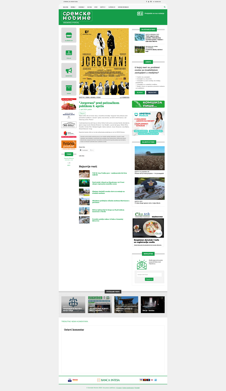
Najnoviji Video (148, 142)
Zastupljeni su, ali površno (144, 79)
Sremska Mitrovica (132, 306)
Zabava (87, 97)
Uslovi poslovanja (128, 388)
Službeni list (111, 7)
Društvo (102, 7)
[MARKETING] (68, 70)
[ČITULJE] (68, 52)
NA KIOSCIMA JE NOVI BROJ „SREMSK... (99, 310)
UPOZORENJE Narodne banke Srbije (72, 310)
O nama (119, 388)
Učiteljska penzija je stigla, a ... (124, 310)
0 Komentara (125, 97)
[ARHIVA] (68, 88)
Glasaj (140, 92)
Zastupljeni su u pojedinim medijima (147, 84)
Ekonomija (81, 7)
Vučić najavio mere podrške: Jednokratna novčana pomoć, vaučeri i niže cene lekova (154, 38)
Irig (152, 46)
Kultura (89, 7)
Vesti (157, 34)
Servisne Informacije (123, 7)
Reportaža (148, 46)
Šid (148, 171)
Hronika (73, 7)
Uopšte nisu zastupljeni (143, 77)
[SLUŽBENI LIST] (68, 35)
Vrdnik (155, 46)
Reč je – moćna (148, 310)
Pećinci (98, 97)
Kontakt (137, 388)
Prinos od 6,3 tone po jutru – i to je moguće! (149, 173)
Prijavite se (149, 279)
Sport (96, 7)
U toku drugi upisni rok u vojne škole (147, 203)
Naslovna (65, 7)
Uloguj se (158, 1)
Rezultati (152, 92)
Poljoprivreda (149, 48)
